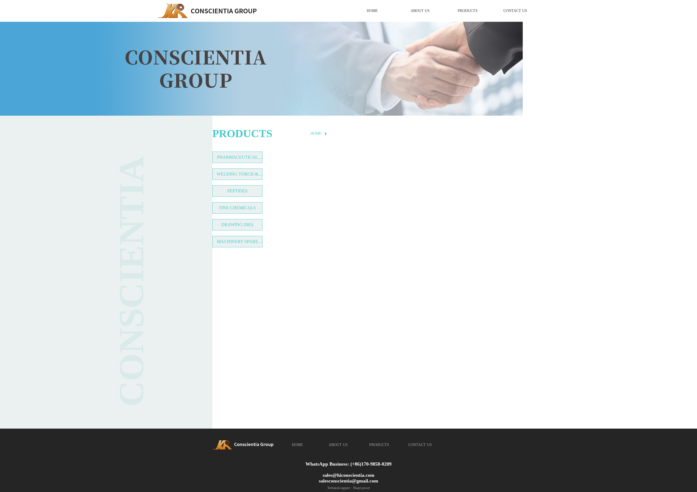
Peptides (237, 191)
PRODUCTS (468, 11)
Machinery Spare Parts (237, 243)
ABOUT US (420, 11)
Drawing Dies (237, 224)
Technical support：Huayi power (348, 488)
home (316, 133)
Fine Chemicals (237, 207)
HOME (372, 11)
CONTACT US (515, 11)
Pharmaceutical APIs (237, 159)
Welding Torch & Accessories (237, 176)
